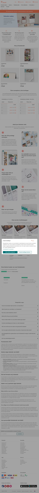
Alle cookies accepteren (10, 252)
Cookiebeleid (5, 249)
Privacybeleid (10, 249)
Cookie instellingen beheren (24, 252)
